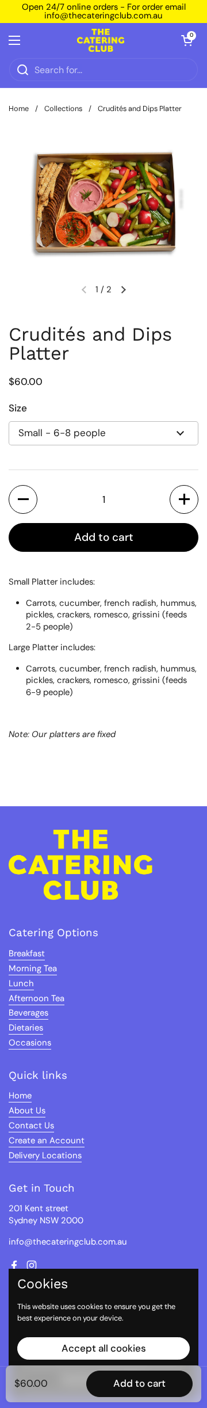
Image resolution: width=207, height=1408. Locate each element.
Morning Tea (33, 968)
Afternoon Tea (36, 998)
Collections (63, 108)
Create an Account (47, 1140)
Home (19, 108)
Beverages (28, 1012)
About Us (27, 1110)
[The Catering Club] (101, 40)
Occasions (30, 1042)
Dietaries (26, 1027)
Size (18, 408)
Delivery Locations (45, 1155)
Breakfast (27, 953)
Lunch (21, 983)
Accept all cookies (104, 1348)
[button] (186, 40)
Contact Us (31, 1125)
